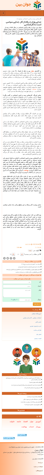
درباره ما (40, 462)
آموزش (38, 421)
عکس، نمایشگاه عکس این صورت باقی (32, 399)
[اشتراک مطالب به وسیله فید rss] (4, 258)
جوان (32, 71)
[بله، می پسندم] (22, 254)
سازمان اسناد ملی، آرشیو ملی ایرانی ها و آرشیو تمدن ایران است (26, 385)
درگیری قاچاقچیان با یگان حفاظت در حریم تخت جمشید (28, 272)
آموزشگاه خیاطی (36, 313)
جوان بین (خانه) (8, 438)
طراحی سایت (37, 330)
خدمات (34, 89)
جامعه (19, 421)
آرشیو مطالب (39, 470)
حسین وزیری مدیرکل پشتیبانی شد (32, 388)
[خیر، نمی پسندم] (13, 254)
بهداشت (26, 170)
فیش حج (39, 334)
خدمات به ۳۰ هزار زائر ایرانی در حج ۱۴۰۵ (31, 264)
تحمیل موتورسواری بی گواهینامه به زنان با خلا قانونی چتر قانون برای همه (23, 269)
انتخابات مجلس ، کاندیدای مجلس (32, 318)
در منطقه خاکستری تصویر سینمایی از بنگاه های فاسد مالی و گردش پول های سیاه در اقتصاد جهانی (23, 379)
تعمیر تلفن (38, 322)
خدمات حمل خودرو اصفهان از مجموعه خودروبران (29, 267)
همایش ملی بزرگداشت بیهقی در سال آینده (31, 402)
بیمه (30, 250)
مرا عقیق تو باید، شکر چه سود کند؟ (32, 404)
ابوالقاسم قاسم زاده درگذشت (34, 397)
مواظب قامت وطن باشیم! (35, 382)
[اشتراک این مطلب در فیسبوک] (11, 258)
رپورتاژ (38, 427)
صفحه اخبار (21, 435)
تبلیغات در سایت (38, 466)
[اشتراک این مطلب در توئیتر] (7, 258)
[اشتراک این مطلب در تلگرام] (14, 258)
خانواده (12, 421)
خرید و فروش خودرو (35, 326)
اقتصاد (25, 421)
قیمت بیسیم (37, 338)
